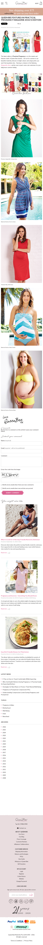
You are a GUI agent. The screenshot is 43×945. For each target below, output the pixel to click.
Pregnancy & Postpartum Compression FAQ (16, 689)
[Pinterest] (31, 901)
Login (21, 871)
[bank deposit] (32, 921)
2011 (4, 769)
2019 (4, 747)
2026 (4, 727)
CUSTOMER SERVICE (21, 849)
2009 (4, 775)
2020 (4, 744)
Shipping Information (21, 851)
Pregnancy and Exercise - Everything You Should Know (19, 596)
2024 (4, 732)
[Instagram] (21, 901)
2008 (4, 778)
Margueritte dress (6, 65)
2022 (4, 738)
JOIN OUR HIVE (21, 886)
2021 (4, 741)
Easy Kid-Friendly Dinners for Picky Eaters (15, 652)
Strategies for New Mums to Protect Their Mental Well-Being (22, 687)
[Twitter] (26, 901)
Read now (4, 552)
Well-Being (33, 598)
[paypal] (12, 921)
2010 (4, 772)
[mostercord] (26, 921)
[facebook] (11, 901)
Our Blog (21, 837)
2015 (4, 758)
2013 (4, 764)
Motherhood (19, 654)
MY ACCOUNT (21, 869)
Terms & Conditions (16, 940)
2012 (4, 766)
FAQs (21, 856)
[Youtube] (16, 901)
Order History (21, 876)
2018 (4, 749)
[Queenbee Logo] (22, 820)
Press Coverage (21, 839)
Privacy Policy (28, 940)
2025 (4, 730)
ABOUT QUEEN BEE (21, 832)
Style (20, 541)
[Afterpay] (21, 927)
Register (21, 874)
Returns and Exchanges (21, 854)
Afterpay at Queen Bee (21, 861)
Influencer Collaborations (21, 844)
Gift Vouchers (22, 864)
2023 (4, 735)
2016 (4, 755)
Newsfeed (17, 27)
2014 (4, 761)
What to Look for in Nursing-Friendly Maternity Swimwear (20, 539)
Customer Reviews (21, 841)
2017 (4, 752)
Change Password (21, 881)
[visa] (20, 921)
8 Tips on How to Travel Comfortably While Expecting (19, 679)
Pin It (19, 24)
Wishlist (21, 879)
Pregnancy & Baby (23, 598)
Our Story (21, 834)
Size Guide (21, 859)
